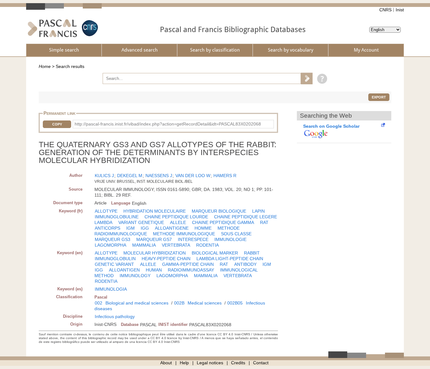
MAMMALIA (144, 245)
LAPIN (258, 211)
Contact (261, 362)
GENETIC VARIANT (114, 264)
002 (98, 302)
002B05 (235, 302)
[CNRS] (89, 28)
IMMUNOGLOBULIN (115, 258)
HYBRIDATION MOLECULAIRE (154, 211)
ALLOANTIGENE (172, 228)
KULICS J (104, 175)
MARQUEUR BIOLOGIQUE (219, 211)
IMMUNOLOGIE (230, 239)
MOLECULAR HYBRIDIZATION (154, 252)
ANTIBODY (245, 264)
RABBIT (252, 252)
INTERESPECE (193, 239)
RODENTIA (207, 245)
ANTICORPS (107, 228)
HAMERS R (224, 175)
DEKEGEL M (129, 175)
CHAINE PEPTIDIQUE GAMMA (223, 222)
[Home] (52, 28)
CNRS (385, 9)
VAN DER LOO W (192, 175)
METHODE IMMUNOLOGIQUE (184, 233)
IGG (145, 228)
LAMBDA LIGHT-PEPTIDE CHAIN (229, 258)
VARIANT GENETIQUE (141, 222)
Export (379, 97)
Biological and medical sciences (136, 302)
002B (179, 302)
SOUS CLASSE (236, 233)
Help (184, 362)
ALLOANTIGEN (124, 269)
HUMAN (154, 269)
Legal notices (210, 362)
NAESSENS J (158, 175)
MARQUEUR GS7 (154, 239)
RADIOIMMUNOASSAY (191, 269)
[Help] (320, 78)
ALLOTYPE (106, 211)
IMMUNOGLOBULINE (117, 216)
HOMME (203, 228)
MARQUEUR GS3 (112, 239)
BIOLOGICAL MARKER (215, 252)
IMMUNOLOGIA (111, 289)
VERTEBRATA (176, 245)
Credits (238, 362)
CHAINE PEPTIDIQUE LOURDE (176, 216)
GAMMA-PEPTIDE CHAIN (188, 264)
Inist (400, 9)
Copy (57, 124)
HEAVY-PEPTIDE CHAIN (166, 258)
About (166, 362)
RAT (264, 222)
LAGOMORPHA (110, 245)
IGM (130, 228)
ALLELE (178, 222)
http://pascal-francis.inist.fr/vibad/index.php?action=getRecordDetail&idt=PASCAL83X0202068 (168, 123)
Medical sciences (205, 302)
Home (45, 66)
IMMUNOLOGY (135, 275)
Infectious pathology (115, 316)
